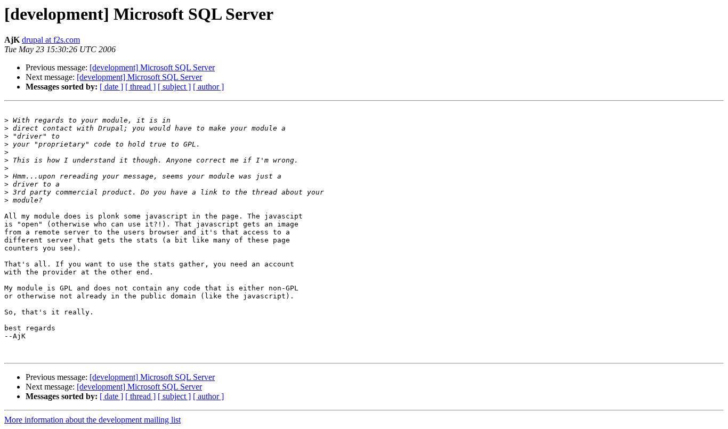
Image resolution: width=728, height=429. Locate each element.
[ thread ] (140, 86)
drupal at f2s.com (51, 39)
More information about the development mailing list (92, 419)
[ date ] (111, 86)
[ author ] (208, 86)
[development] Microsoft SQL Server (152, 67)
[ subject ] (174, 86)
